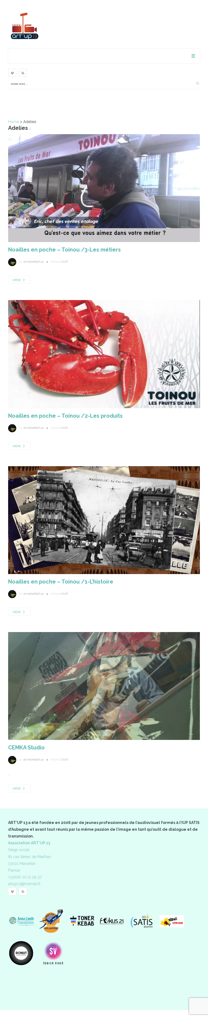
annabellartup (34, 261)
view (17, 280)
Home (13, 122)
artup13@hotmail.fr (24, 884)
